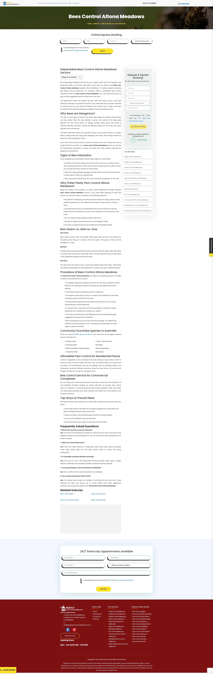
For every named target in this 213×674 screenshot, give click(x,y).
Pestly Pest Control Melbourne (75, 615)
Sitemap (96, 619)
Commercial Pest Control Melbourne (136, 200)
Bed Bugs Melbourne (131, 189)
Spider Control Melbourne (133, 162)
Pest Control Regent (139, 611)
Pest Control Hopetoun (140, 621)
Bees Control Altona (99, 494)
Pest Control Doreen (139, 636)
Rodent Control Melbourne (133, 167)
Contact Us (97, 616)
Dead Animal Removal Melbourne (135, 178)
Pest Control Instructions (79, 50)
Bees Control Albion (67, 494)
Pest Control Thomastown (141, 631)
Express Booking (70, 636)
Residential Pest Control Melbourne (136, 205)
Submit (102, 51)
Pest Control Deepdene (140, 626)
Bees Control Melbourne (132, 184)
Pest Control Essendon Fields (142, 614)
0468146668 (184, 4)
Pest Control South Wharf (141, 616)
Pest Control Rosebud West (141, 624)
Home (95, 611)
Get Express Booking (138, 127)
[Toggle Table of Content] (79, 77)
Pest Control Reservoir (140, 634)
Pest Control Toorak (139, 641)
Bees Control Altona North (69, 500)
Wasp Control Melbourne (132, 157)
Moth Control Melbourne (132, 173)
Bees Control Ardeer (99, 500)
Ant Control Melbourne (132, 194)
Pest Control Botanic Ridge (141, 619)
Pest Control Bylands (139, 629)
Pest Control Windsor (140, 639)
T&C (64, 50)
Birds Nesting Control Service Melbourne (137, 211)
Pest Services (97, 614)
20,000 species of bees (82, 334)
